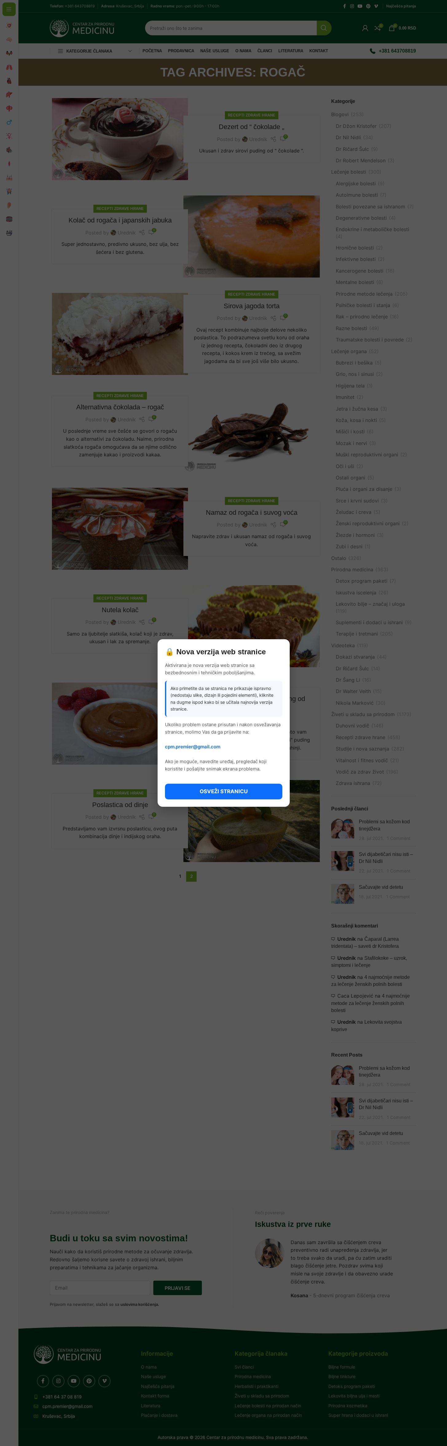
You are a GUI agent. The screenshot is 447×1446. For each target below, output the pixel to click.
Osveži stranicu (224, 791)
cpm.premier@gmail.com (192, 747)
